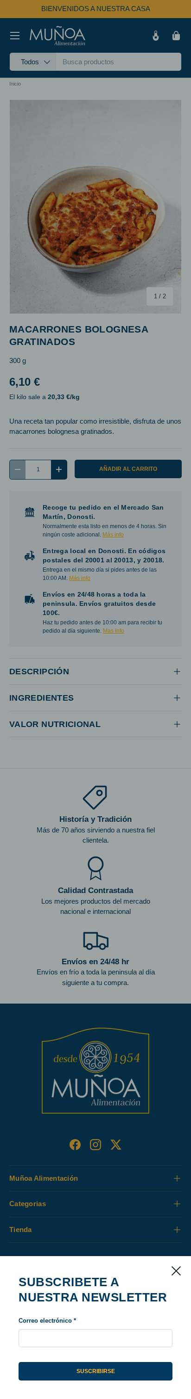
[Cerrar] (176, 1270)
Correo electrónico (45, 1320)
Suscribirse (95, 1371)
